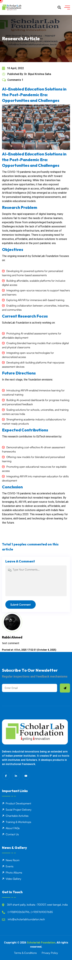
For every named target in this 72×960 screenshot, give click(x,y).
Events (9, 866)
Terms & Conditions (25, 952)
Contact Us (12, 834)
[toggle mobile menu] (67, 7)
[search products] (59, 7)
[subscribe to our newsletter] (65, 688)
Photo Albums (14, 872)
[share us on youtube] (26, 776)
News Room (12, 860)
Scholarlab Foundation (41, 942)
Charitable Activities (17, 815)
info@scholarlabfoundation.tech (26, 919)
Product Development (18, 803)
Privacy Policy (50, 952)
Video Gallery (13, 878)
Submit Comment (20, 604)
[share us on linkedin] (16, 776)
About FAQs (13, 828)
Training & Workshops (18, 822)
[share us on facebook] (6, 776)
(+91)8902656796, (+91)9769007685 (30, 912)
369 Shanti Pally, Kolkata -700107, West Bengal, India (37, 904)
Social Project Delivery (18, 809)
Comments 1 (15, 79)
